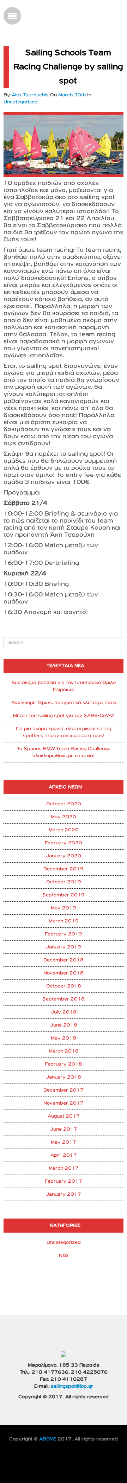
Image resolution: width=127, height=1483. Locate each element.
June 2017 (63, 1129)
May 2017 (63, 1142)
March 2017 (64, 1168)
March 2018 (64, 1051)
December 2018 (63, 960)
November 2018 (63, 973)
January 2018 (63, 1077)
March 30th (72, 94)
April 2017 (63, 1155)
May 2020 (63, 816)
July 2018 (64, 1012)
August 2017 (64, 1116)
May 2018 (63, 1038)
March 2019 (64, 921)
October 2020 (63, 803)
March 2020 (64, 829)
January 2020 (63, 856)
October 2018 (63, 986)
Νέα (63, 1255)
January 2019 (63, 947)
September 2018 (63, 999)
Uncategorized (64, 1242)
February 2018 (63, 1064)
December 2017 (63, 1090)
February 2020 (63, 842)
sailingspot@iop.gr (72, 1386)
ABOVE (47, 1439)
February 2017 (63, 1181)
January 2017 (63, 1194)
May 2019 (63, 908)
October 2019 (63, 882)
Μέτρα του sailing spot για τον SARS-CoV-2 (63, 715)
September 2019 (63, 895)
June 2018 (63, 1025)
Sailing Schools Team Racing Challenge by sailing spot (68, 67)
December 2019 (63, 869)
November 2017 (63, 1103)
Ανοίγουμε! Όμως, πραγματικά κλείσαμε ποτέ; (63, 702)
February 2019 (63, 934)
